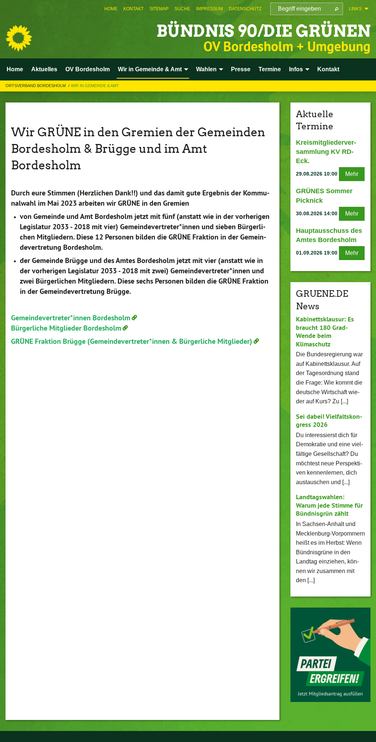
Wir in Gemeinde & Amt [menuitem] (150, 69)
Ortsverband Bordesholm (36, 85)
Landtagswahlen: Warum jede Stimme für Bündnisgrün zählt (329, 505)
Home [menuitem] (15, 69)
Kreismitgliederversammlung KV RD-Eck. (326, 152)
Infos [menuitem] (296, 69)
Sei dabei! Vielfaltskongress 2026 (329, 420)
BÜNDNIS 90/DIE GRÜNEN (263, 31)
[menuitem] (111, 9)
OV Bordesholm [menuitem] (87, 69)
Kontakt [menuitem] (328, 69)
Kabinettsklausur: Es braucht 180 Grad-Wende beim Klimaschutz (325, 331)
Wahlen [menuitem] (206, 69)
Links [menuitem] (355, 8)
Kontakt (133, 8)
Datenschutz (245, 8)
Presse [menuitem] (240, 69)
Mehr (351, 174)
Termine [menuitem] (269, 69)
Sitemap (159, 8)
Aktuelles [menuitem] (44, 69)
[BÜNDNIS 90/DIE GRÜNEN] (19, 38)
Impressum (209, 8)
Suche (182, 8)
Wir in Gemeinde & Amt (95, 85)
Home (111, 8)
